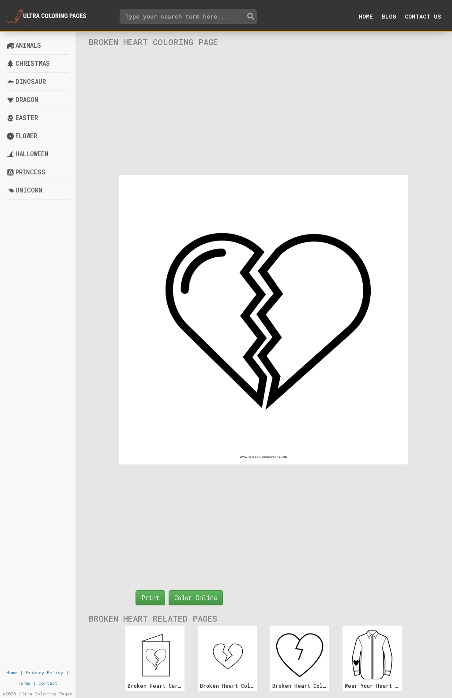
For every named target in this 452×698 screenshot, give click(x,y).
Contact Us (423, 16)
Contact (48, 683)
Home (366, 16)
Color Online (195, 597)
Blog (389, 16)
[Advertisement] (263, 111)
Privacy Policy (44, 672)
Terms (24, 683)
